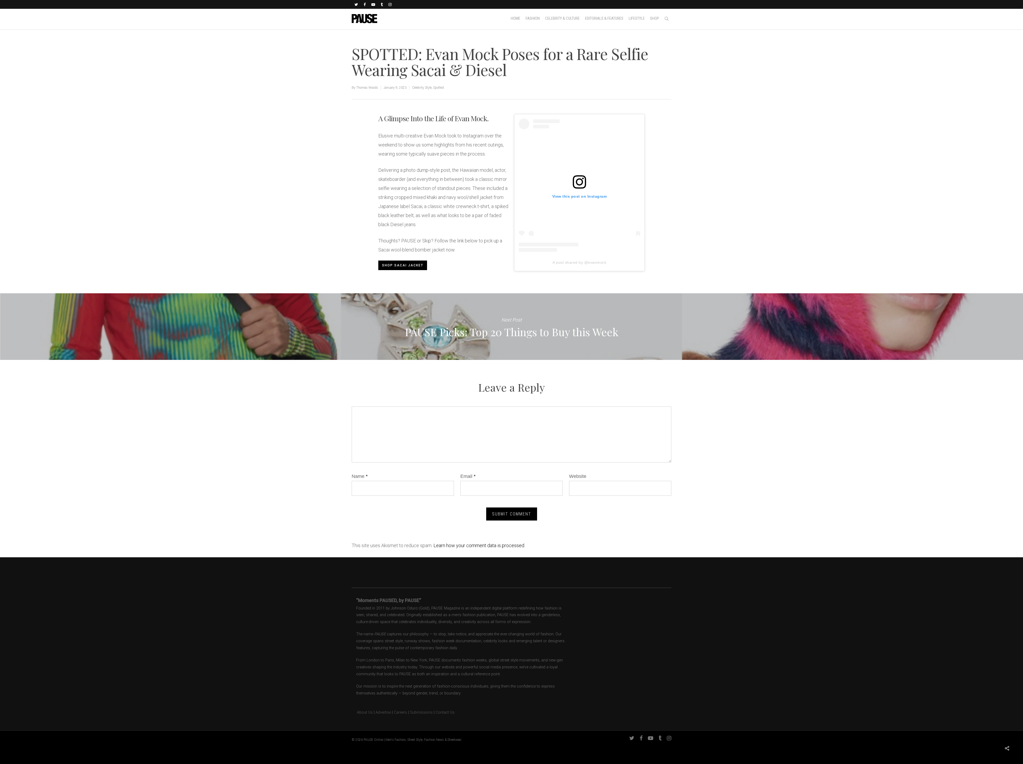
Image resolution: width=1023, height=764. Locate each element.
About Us (362, 712)
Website (577, 476)
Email (468, 476)
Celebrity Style (422, 88)
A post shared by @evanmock (579, 262)
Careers (400, 712)
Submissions (421, 712)
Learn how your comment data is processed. (479, 545)
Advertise (383, 712)
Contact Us (445, 712)
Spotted (438, 88)
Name (360, 476)
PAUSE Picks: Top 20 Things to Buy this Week (511, 326)
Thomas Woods (367, 88)
